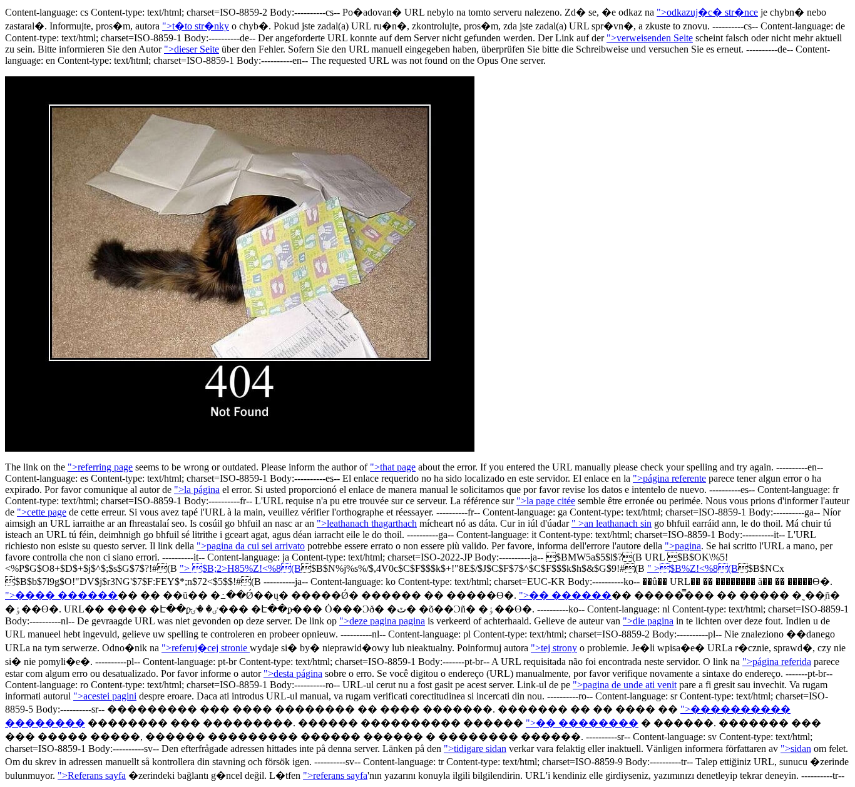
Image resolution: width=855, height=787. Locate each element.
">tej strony (554, 647)
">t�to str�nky (195, 26)
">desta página (293, 673)
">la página (197, 489)
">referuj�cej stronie (205, 647)
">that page (393, 467)
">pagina (683, 546)
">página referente (669, 478)
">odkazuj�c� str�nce (707, 12)
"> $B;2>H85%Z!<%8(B (240, 568)
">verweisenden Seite (650, 38)
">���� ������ (61, 595)
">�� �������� (582, 723)
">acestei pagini (104, 696)
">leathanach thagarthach (367, 523)
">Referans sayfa (92, 775)
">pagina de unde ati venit (625, 684)
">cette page (41, 512)
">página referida (776, 661)
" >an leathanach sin (611, 523)
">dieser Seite (191, 49)
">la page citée (545, 500)
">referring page (100, 467)
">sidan (796, 748)
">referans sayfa (335, 775)
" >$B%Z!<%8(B (692, 568)
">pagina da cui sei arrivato (251, 546)
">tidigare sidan (475, 748)
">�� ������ (565, 595)
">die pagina (648, 621)
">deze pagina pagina (382, 621)
